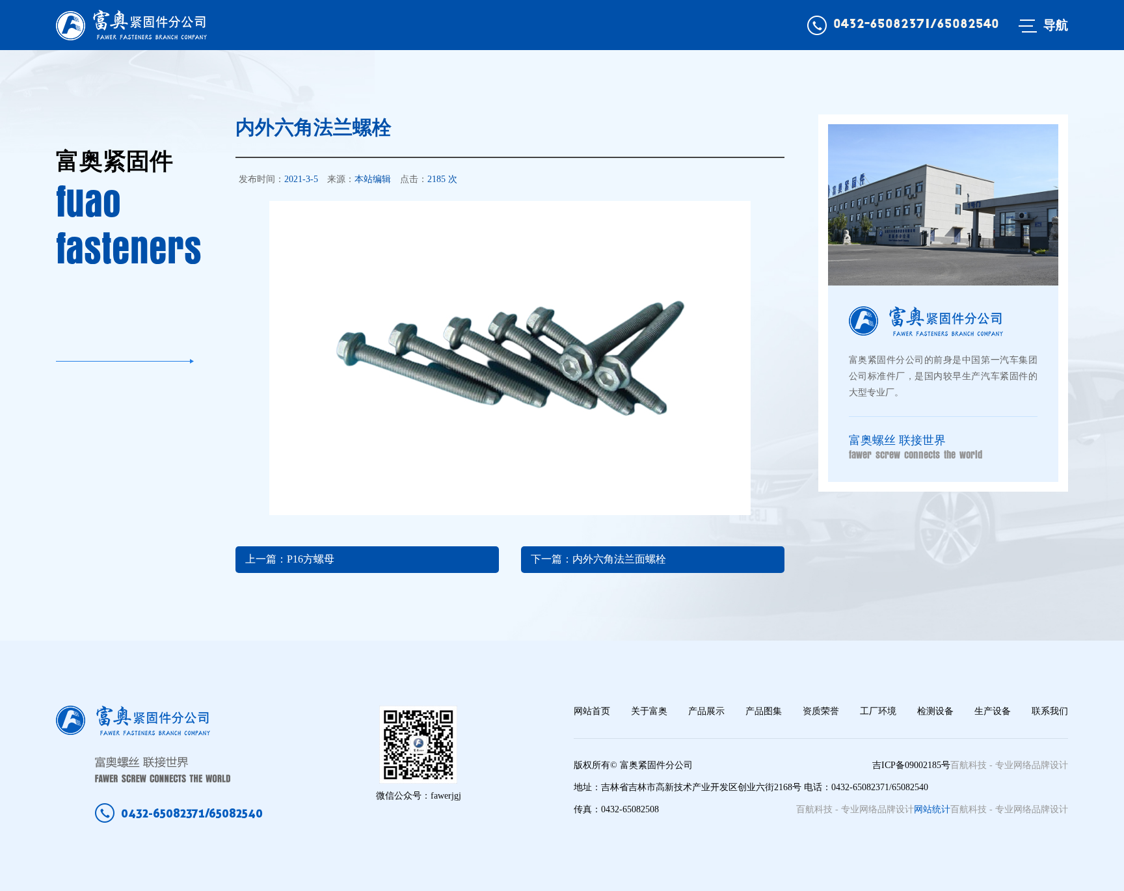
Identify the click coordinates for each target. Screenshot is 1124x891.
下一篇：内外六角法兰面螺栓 (598, 559)
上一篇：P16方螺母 (289, 559)
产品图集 (763, 711)
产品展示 (706, 711)
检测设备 (935, 711)
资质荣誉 (821, 711)
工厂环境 (878, 711)
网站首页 (592, 711)
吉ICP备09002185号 (911, 765)
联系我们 (1050, 711)
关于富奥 (649, 711)
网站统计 (932, 809)
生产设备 (992, 711)
